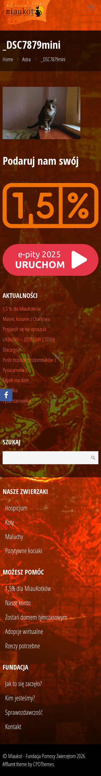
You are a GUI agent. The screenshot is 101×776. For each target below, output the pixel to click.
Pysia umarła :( (15, 370)
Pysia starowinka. (17, 400)
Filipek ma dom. (16, 380)
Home (8, 59)
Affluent (9, 764)
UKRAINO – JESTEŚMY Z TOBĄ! (29, 339)
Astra (26, 59)
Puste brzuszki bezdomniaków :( (29, 359)
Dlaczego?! (12, 349)
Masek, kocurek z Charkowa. (27, 318)
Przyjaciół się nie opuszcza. (25, 329)
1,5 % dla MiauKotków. (22, 308)
